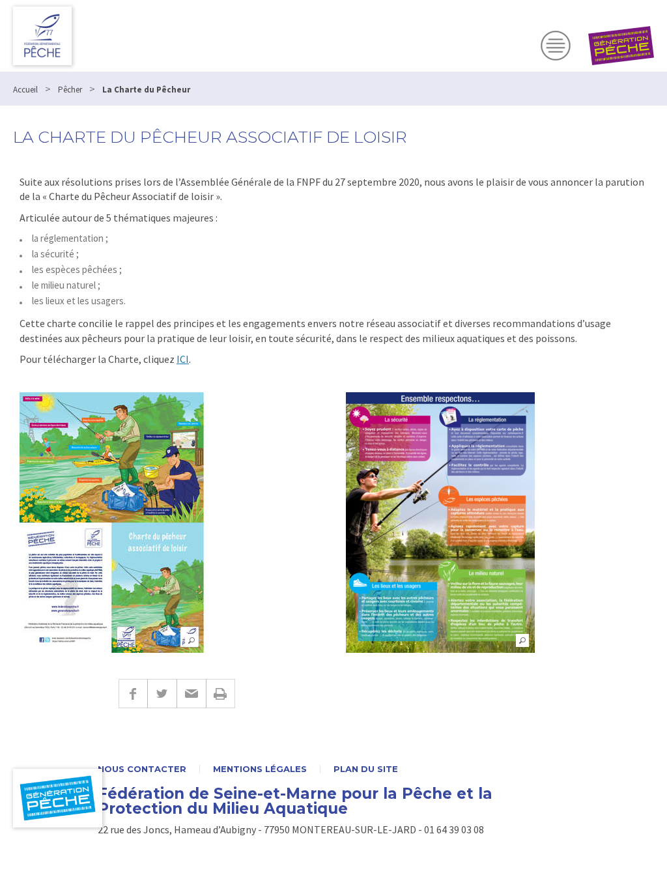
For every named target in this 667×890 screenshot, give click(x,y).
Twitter (162, 693)
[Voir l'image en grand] (112, 522)
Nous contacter (142, 769)
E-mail (191, 693)
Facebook (133, 693)
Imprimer (220, 693)
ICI (183, 359)
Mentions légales (260, 769)
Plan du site (366, 769)
